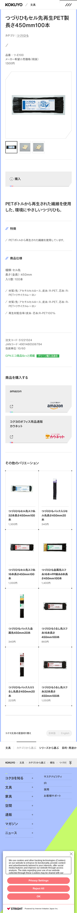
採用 (46, 789)
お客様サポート (52, 796)
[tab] (11, 147)
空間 (8, 805)
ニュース (11, 832)
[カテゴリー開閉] (30, 778)
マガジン (11, 823)
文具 (33, 5)
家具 (8, 796)
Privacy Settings (39, 880)
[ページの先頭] (70, 762)
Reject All (38, 888)
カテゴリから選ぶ (26, 748)
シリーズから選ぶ (49, 748)
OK (38, 896)
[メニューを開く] (68, 4)
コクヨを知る (14, 778)
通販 (8, 814)
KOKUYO (10, 762)
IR (45, 783)
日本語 (52, 733)
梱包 (52, 762)
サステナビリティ (53, 777)
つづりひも (23, 35)
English (65, 733)
